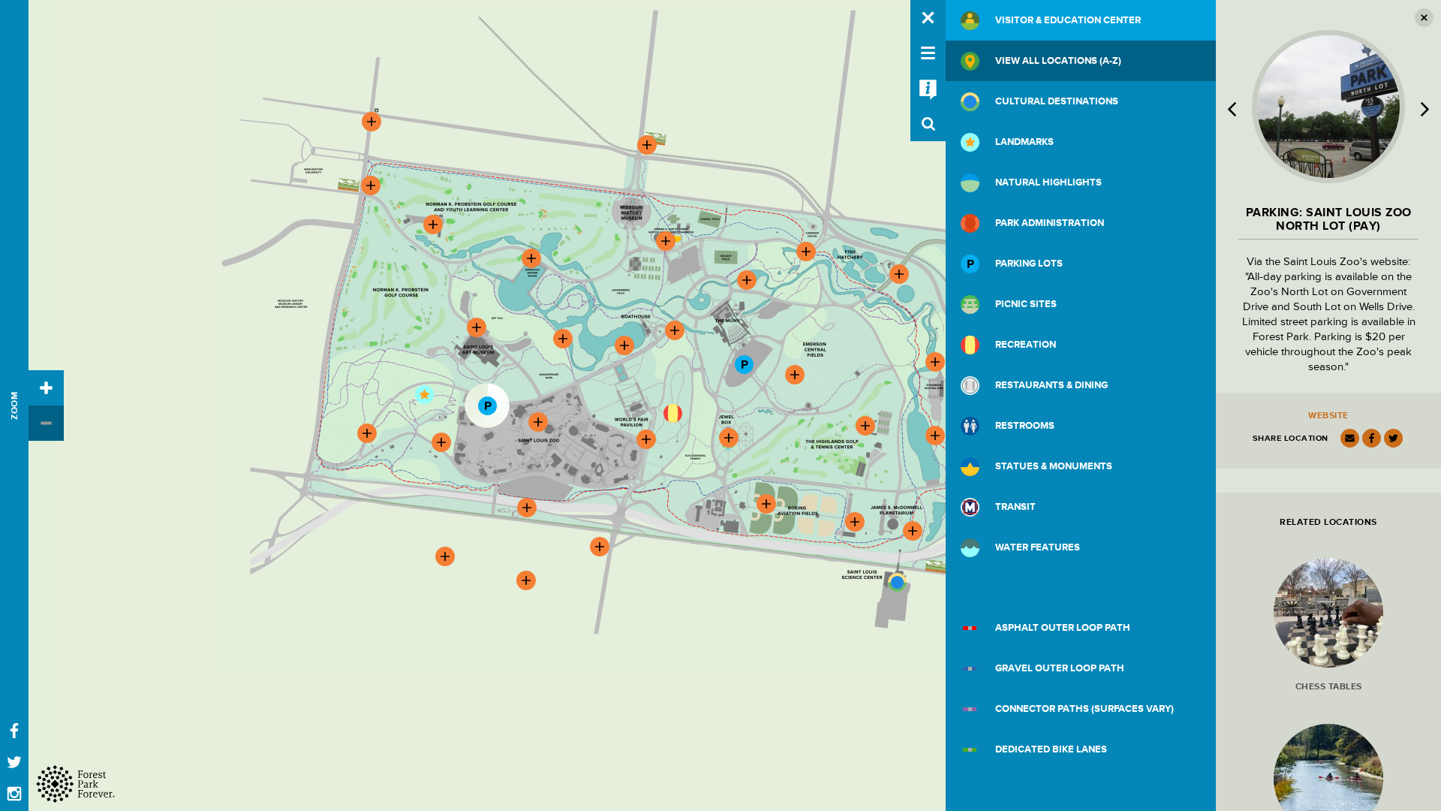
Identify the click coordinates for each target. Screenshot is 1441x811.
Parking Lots (1029, 264)
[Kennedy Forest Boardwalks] (424, 394)
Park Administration (1049, 223)
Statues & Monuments (1053, 466)
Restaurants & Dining (1051, 385)
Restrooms (1024, 426)
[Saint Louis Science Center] (896, 581)
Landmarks (1024, 142)
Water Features (1037, 547)
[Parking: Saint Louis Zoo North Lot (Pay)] (487, 405)
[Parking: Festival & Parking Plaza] (743, 364)
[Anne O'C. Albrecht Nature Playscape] (672, 413)
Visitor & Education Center (1068, 20)
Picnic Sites (1026, 304)
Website (1328, 415)
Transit (1015, 507)
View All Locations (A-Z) (1058, 61)
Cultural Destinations (1056, 101)
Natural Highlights (1048, 182)
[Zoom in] (46, 388)
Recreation (1025, 345)
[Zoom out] (46, 423)
